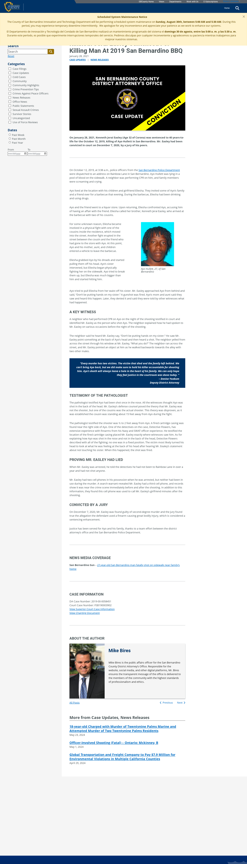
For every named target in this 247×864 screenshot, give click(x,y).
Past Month (19, 139)
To (29, 149)
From (11, 149)
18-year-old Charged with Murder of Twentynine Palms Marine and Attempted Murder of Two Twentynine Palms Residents (122, 728)
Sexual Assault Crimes (26, 110)
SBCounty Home (146, 2)
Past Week (18, 135)
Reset (11, 56)
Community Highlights (26, 85)
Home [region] (227, 8)
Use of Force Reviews (25, 122)
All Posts (74, 702)
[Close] (244, 16)
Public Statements (23, 106)
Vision (161, 2)
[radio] (10, 135)
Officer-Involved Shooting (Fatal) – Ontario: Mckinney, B (113, 742)
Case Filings (20, 69)
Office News (20, 101)
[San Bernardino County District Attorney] (14, 8)
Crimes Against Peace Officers (30, 93)
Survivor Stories (22, 114)
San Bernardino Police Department (159, 170)
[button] (51, 51)
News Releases (21, 97)
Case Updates (21, 73)
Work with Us (192, 2)
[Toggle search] (237, 8)
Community (20, 81)
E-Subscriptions (211, 2)
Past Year (17, 142)
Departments (175, 2)
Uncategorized (21, 118)
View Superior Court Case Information (92, 609)
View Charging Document (84, 613)
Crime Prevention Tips (26, 89)
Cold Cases (19, 77)
